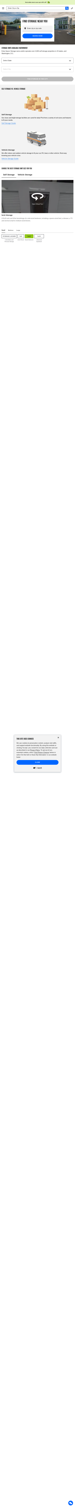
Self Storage (9, 175)
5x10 (29, 236)
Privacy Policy (35, 750)
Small (3, 230)
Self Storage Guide (9, 123)
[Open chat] (70, 1503)
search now (37, 36)
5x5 (21, 236)
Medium (10, 230)
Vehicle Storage (25, 175)
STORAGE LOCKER (9, 236)
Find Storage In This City (37, 79)
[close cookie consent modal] (58, 737)
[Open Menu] (3, 8)
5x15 (39, 236)
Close (37, 762)
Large (18, 230)
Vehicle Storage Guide (10, 158)
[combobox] (38, 8)
